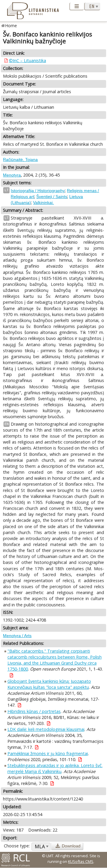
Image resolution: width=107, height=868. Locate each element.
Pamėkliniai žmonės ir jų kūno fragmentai (47, 753)
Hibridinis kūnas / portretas (34, 711)
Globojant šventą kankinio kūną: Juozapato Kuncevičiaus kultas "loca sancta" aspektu (49, 684)
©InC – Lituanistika (27, 60)
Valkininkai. (43, 202)
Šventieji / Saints (51, 196)
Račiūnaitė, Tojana (20, 159)
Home (11, 25)
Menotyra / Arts (17, 635)
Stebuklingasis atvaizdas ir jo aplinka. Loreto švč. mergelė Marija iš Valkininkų (55, 768)
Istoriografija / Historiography (38, 190)
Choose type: (17, 846)
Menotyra (12, 175)
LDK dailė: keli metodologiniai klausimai (45, 729)
